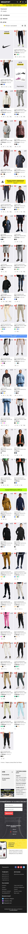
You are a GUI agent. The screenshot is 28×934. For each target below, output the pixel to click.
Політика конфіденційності (20, 887)
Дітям (4, 22)
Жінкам (5, 18)
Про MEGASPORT (6, 893)
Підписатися (8, 813)
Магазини (4, 889)
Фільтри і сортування (10, 25)
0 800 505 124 (5, 880)
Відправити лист (8, 903)
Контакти (4, 885)
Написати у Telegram (9, 898)
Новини (3, 887)
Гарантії (16, 889)
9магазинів (5, 774)
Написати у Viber (8, 900)
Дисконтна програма (19, 874)
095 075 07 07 (5, 876)
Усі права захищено (13, 910)
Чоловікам (6, 15)
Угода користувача (18, 885)
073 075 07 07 (5, 878)
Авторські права (18, 891)
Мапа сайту (16, 893)
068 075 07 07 (5, 874)
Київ (3, 772)
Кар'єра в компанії (6, 891)
